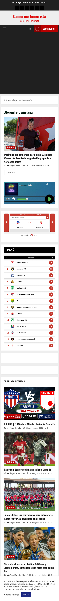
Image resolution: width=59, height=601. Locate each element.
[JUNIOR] (32, 8)
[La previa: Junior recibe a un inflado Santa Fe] (29, 449)
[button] (4, 29)
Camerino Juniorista (29, 16)
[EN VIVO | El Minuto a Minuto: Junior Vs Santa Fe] (29, 403)
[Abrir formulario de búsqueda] (30, 29)
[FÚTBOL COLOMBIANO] (37, 8)
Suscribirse (49, 28)
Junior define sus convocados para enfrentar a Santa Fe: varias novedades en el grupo (28, 516)
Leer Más (12, 172)
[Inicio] (17, 8)
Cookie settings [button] (11, 594)
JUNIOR (10, 147)
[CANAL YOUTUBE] (42, 8)
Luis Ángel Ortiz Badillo (15, 165)
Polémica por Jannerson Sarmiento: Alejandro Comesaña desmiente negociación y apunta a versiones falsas (29, 134)
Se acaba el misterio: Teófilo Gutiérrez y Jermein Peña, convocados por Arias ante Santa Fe (29, 567)
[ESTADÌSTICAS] (22, 8)
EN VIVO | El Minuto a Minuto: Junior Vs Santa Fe (29, 424)
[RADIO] (27, 8)
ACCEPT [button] (26, 594)
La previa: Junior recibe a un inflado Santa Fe (27, 469)
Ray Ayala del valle (13, 428)
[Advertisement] (29, 63)
